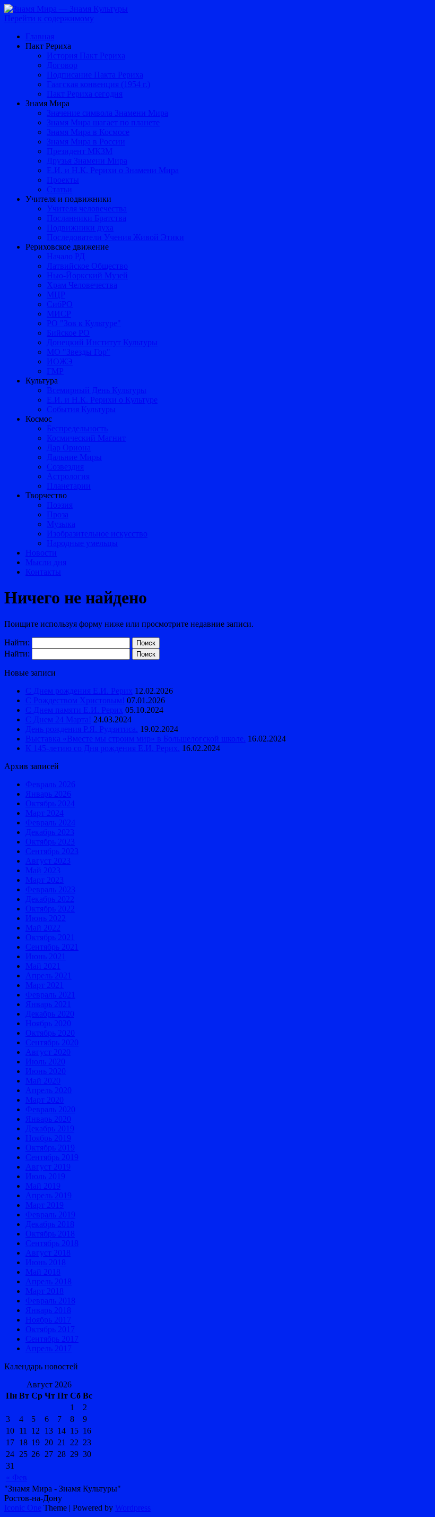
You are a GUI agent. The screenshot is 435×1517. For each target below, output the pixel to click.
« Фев (16, 1477)
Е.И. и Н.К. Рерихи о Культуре (102, 399)
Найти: (17, 642)
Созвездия (65, 466)
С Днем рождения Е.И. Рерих (79, 690)
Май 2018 (42, 1271)
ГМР (55, 371)
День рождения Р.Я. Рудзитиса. (81, 729)
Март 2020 (44, 1099)
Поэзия (60, 504)
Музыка (61, 524)
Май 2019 (42, 1185)
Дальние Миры (74, 457)
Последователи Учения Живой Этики (115, 237)
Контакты (43, 571)
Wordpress (133, 1507)
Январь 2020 (48, 1118)
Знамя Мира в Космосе (88, 132)
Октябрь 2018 (50, 1233)
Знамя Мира (47, 103)
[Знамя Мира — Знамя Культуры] (66, 8)
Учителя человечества (87, 208)
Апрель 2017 (48, 1348)
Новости (41, 552)
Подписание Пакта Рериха (95, 74)
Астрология (68, 476)
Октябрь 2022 (50, 908)
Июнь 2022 (45, 918)
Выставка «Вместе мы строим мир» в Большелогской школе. (135, 738)
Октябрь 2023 (50, 841)
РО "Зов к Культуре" (84, 323)
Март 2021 (44, 985)
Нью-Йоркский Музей (87, 275)
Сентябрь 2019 (52, 1157)
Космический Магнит (86, 437)
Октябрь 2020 (50, 1032)
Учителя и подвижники (68, 198)
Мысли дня (45, 562)
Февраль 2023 (50, 889)
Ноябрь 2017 (48, 1319)
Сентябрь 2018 (52, 1243)
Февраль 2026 (50, 784)
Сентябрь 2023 (52, 851)
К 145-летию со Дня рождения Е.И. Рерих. (102, 748)
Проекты (63, 179)
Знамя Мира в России (86, 141)
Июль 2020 (45, 1061)
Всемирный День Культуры (96, 390)
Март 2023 (44, 879)
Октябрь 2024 (50, 803)
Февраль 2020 (50, 1109)
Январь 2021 (48, 1004)
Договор (62, 65)
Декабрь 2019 (49, 1128)
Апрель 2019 (48, 1195)
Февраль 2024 (50, 822)
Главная (39, 36)
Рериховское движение (67, 246)
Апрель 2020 (48, 1090)
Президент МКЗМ (79, 151)
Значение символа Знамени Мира (107, 112)
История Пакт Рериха (86, 55)
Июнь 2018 (45, 1262)
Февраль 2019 (50, 1214)
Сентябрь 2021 (52, 946)
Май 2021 (42, 965)
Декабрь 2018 (49, 1224)
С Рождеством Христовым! (75, 700)
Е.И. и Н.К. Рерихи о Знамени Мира (113, 170)
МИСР (59, 313)
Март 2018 (44, 1291)
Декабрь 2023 (49, 832)
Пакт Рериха (48, 45)
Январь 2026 (48, 793)
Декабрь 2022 (49, 899)
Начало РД (66, 256)
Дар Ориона (69, 447)
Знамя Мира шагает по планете (103, 122)
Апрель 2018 (48, 1281)
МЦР (56, 294)
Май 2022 (42, 927)
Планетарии (69, 485)
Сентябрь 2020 (52, 1042)
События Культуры (81, 409)
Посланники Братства (86, 218)
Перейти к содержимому (49, 18)
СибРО (60, 304)
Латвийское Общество (87, 265)
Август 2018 (48, 1252)
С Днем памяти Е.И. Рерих (74, 709)
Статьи (59, 189)
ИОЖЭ (60, 361)
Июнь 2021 (45, 956)
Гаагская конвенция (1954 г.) (98, 84)
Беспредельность (77, 428)
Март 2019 (44, 1204)
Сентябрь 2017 (52, 1338)
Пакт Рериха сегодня (85, 93)
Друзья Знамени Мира (87, 160)
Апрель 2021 (48, 975)
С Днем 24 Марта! (58, 719)
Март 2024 (44, 812)
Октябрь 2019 (50, 1147)
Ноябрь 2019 (48, 1138)
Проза (57, 514)
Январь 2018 (48, 1310)
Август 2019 (48, 1166)
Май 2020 (42, 1080)
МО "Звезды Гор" (78, 351)
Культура (41, 380)
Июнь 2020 (45, 1071)
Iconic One (22, 1507)
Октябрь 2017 (50, 1329)
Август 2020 (48, 1051)
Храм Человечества (82, 284)
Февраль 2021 (50, 994)
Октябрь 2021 (50, 937)
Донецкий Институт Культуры (102, 342)
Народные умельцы (82, 543)
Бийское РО (68, 332)
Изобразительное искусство (97, 533)
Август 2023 (48, 860)
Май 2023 (42, 870)
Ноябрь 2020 (48, 1023)
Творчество (46, 495)
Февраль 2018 (50, 1300)
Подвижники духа (80, 227)
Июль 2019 (45, 1176)
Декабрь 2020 (49, 1013)
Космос (38, 418)
